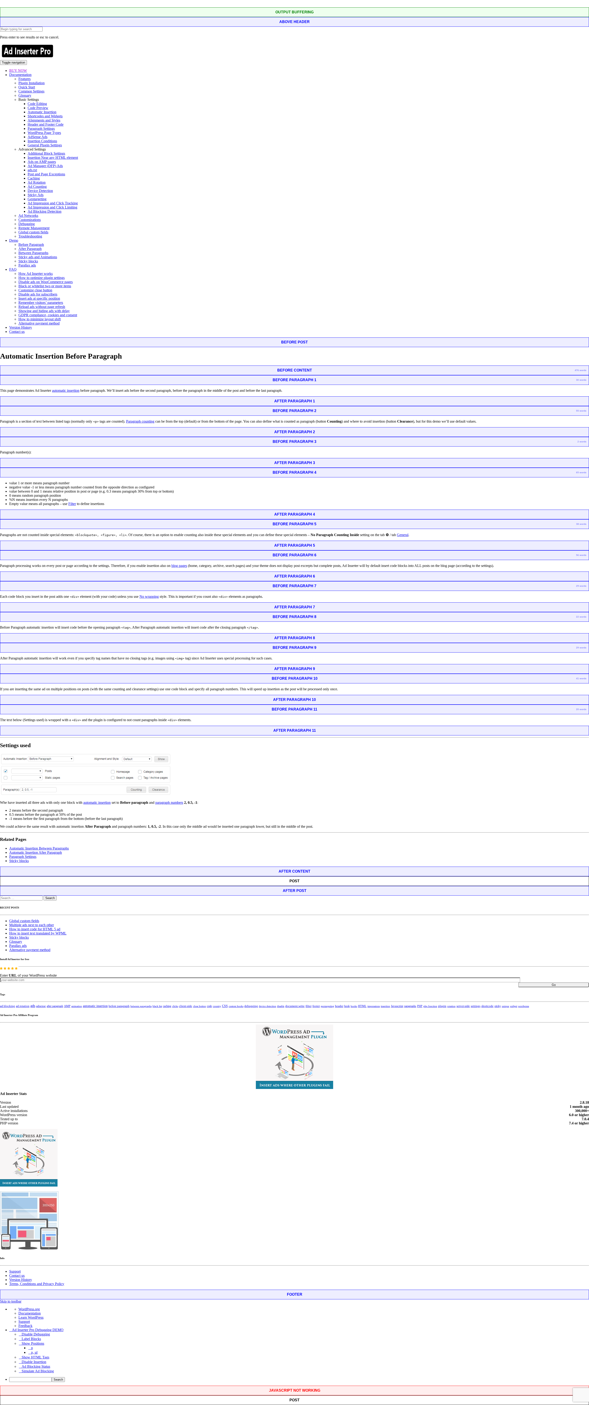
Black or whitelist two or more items (44, 286)
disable (280, 1006)
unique (505, 1006)
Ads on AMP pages (42, 162)
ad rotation (22, 1006)
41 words (581, 678)
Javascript (397, 1006)
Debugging (26, 224)
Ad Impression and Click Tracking (53, 203)
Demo (13, 240)
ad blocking (7, 1006)
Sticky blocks (28, 261)
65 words (581, 472)
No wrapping (149, 596)
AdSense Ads (37, 137)
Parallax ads (27, 265)
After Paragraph (30, 249)
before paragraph (119, 1006)
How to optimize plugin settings (41, 278)
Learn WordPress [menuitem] (30, 1317)
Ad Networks (28, 216)
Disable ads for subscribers (37, 294)
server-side (463, 1006)
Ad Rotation (37, 182)
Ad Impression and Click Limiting (52, 207)
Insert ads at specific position (39, 298)
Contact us (17, 332)
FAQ (13, 269)
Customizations (29, 220)
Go (554, 985)
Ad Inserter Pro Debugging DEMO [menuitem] (38, 1330)
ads (32, 1006)
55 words (581, 410)
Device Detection (40, 191)
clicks (175, 1006)
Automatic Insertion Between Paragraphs (39, 848)
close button (199, 1006)
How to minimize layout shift (39, 319)
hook (347, 1006)
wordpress (523, 1006)
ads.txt (32, 170)
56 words (581, 555)
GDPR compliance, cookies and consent (47, 315)
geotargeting (327, 1006)
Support (15, 1271)
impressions (373, 1006)
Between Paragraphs (33, 253)
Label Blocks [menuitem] (31, 1339)
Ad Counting (37, 187)
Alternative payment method (39, 323)
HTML (362, 1006)
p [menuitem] (32, 1348)
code (209, 1006)
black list (157, 1006)
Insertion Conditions (42, 141)
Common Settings (31, 91)
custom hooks (236, 1006)
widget (513, 1006)
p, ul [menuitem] (34, 1352)
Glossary (24, 95)
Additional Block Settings (46, 153)
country (217, 1006)
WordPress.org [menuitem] (29, 1309)
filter (309, 1006)
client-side (185, 1006)
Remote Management (33, 228)
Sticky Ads (35, 195)
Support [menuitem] (24, 1322)
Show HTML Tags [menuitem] (35, 1357)
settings (475, 1006)
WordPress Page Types (44, 133)
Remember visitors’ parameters (40, 303)
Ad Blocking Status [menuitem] (36, 1366)
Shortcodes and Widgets (45, 116)
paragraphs (410, 1006)
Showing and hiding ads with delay (44, 311)
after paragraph (55, 1006)
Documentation (20, 75)
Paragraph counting (140, 421)
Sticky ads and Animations (37, 257)
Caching (34, 178)
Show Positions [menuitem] (33, 1343)
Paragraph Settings (41, 129)
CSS (225, 1006)
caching (167, 1006)
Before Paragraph (31, 245)
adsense (41, 1006)
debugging (251, 1006)
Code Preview (38, 108)
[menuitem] (299, 1379)
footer (316, 1006)
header (339, 1006)
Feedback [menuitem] (25, 1326)
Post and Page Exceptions (46, 174)
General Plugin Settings (45, 145)
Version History (20, 327)
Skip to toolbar (10, 1301)
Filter (72, 504)
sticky (497, 1006)
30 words (581, 380)
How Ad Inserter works (35, 274)
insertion (385, 1006)
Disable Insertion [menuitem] (34, 1362)
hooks (354, 1006)
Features (24, 79)
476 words (580, 370)
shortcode (487, 1006)
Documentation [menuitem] (29, 1313)
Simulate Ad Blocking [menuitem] (38, 1371)
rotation (451, 1006)
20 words (581, 709)
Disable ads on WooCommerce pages (45, 282)
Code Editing (37, 104)
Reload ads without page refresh (41, 307)
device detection (267, 1006)
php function (430, 1006)
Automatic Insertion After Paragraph (35, 852)
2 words (581, 441)
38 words (581, 524)
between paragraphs (141, 1006)
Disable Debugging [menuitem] (36, 1334)
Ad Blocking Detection (44, 211)
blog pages (179, 566)
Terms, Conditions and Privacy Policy (36, 1284)
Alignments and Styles (44, 120)
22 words (581, 616)
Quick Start (26, 87)
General (402, 535)
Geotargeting (37, 199)
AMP (67, 1006)
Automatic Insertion (42, 112)
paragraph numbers (169, 802)
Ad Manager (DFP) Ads (45, 166)
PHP (419, 1006)
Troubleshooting (30, 236)
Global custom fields (33, 232)
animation (76, 1006)
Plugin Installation (31, 83)
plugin (442, 1006)
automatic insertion (65, 390)
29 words (581, 586)
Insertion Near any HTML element (53, 158)
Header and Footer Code (46, 124)
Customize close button (35, 290)
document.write (295, 1006)
